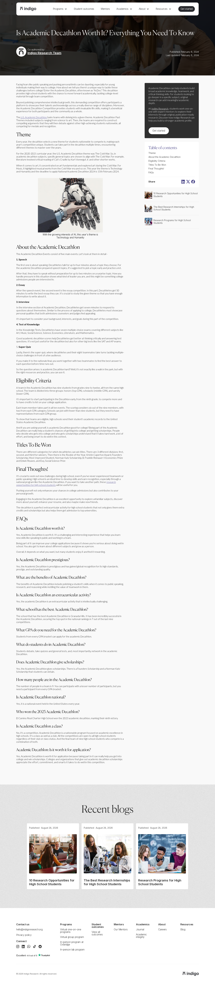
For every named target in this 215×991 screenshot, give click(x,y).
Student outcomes (84, 8)
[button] (60, 9)
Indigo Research (159, 108)
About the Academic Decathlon (164, 157)
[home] (28, 9)
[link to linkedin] (183, 182)
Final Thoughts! (156, 168)
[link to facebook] (193, 182)
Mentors (105, 8)
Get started (187, 8)
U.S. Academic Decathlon (33, 117)
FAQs (151, 172)
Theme (152, 153)
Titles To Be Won (157, 164)
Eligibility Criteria (156, 161)
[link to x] (188, 182)
